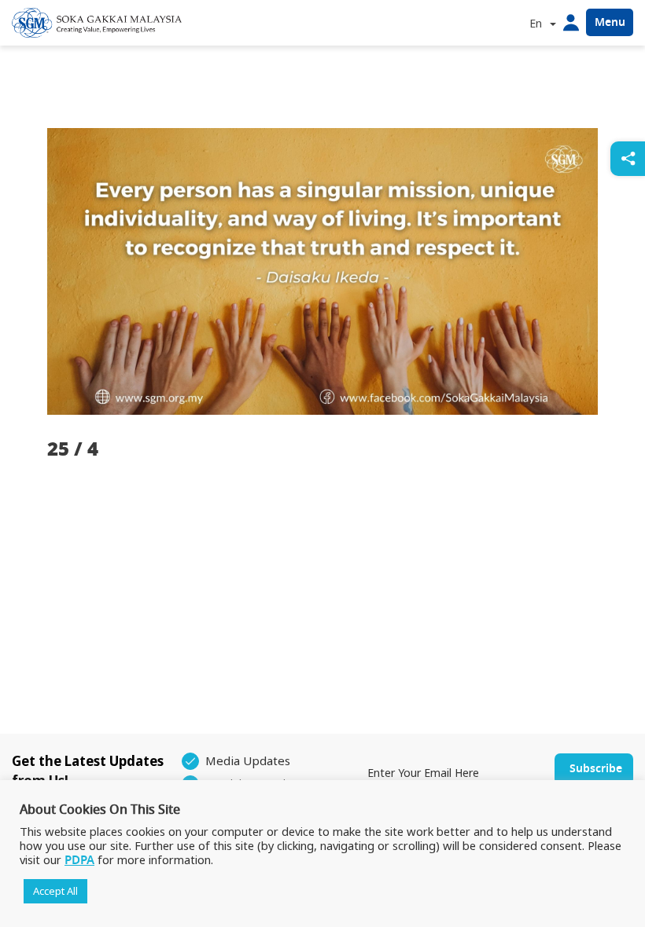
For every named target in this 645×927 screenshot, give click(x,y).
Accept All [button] (55, 891)
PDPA (79, 860)
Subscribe (595, 768)
